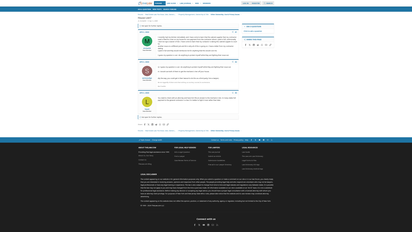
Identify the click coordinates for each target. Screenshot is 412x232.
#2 (236, 62)
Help (246, 140)
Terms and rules (226, 140)
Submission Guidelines (216, 160)
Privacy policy (238, 140)
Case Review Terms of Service (185, 160)
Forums (158, 3)
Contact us (215, 140)
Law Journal (185, 3)
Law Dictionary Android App (252, 169)
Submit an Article (214, 156)
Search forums (169, 9)
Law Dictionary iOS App (250, 164)
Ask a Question (144, 9)
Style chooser (145, 140)
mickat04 (143, 21)
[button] (164, 3)
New (197, 3)
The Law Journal (214, 152)
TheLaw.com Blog (144, 164)
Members (207, 3)
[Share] (232, 32)
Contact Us (142, 160)
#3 (236, 93)
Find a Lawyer (179, 156)
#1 (236, 32)
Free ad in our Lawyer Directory (220, 164)
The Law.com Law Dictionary (252, 156)
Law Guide (171, 3)
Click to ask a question (253, 31)
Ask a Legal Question (182, 152)
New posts (157, 9)
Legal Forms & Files (249, 160)
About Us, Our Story (145, 155)
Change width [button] (157, 140)
